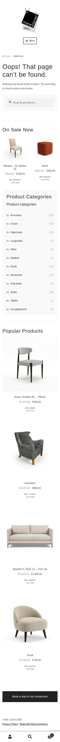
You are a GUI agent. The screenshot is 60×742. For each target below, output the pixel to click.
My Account (10, 737)
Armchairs (16, 215)
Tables (14, 300)
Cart (46, 734)
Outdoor (14, 258)
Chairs (14, 223)
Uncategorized (18, 309)
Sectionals (16, 275)
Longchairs (16, 241)
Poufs (13, 266)
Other (13, 249)
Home (8, 56)
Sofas (13, 292)
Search (30, 737)
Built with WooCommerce (34, 724)
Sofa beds (16, 283)
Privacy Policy (10, 724)
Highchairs (16, 232)
